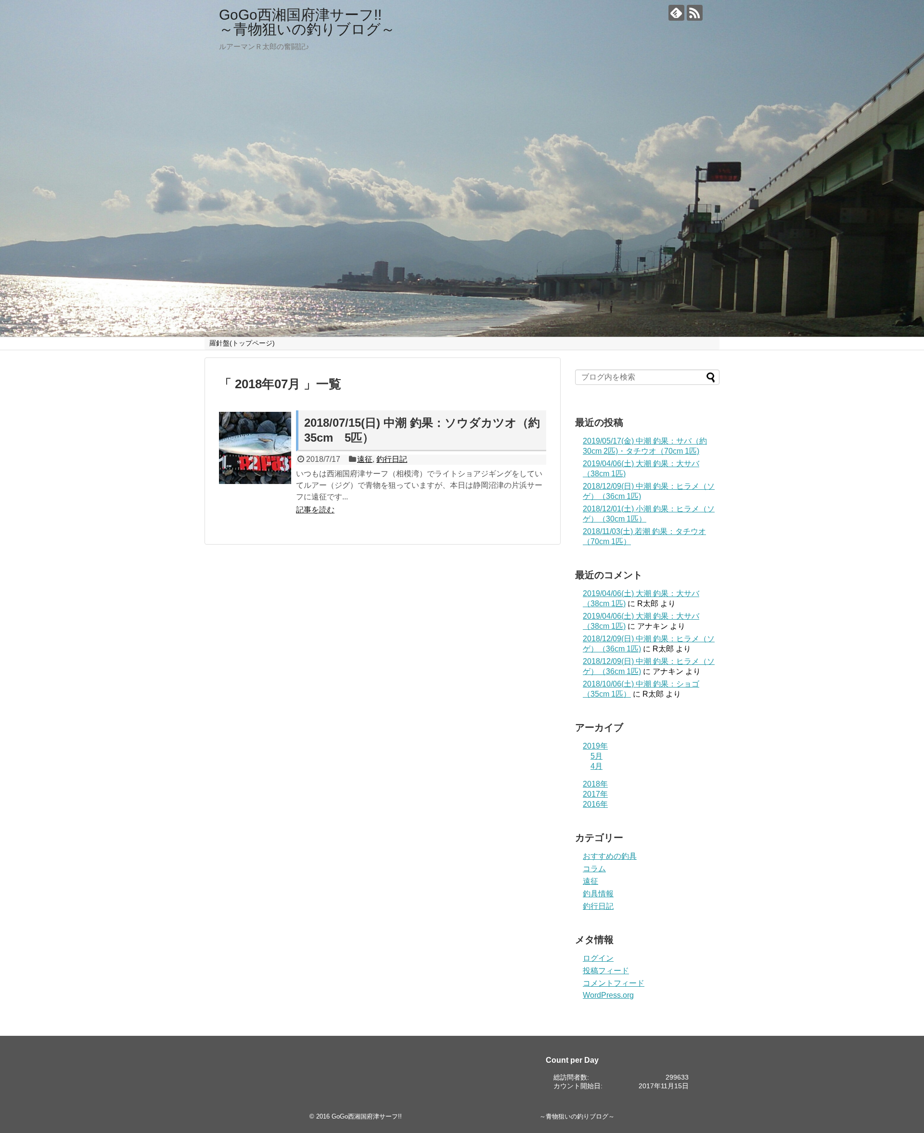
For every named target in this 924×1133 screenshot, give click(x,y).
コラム (594, 869)
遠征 (364, 459)
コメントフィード (613, 983)
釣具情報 (598, 894)
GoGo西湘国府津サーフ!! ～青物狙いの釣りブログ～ (459, 22)
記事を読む (315, 510)
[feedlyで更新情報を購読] (676, 13)
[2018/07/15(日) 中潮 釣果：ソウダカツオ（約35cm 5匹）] (255, 448)
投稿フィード (606, 971)
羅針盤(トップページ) (242, 343)
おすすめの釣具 (610, 856)
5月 (596, 756)
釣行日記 (391, 459)
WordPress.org (608, 995)
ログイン (598, 958)
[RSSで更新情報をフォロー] (695, 13)
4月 (596, 766)
